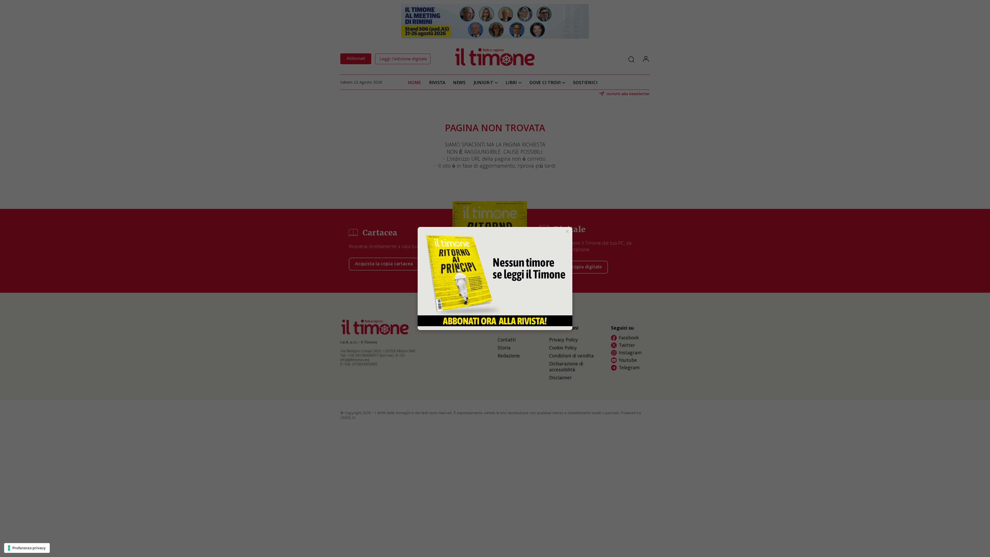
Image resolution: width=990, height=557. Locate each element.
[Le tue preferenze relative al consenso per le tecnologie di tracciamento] (27, 548)
